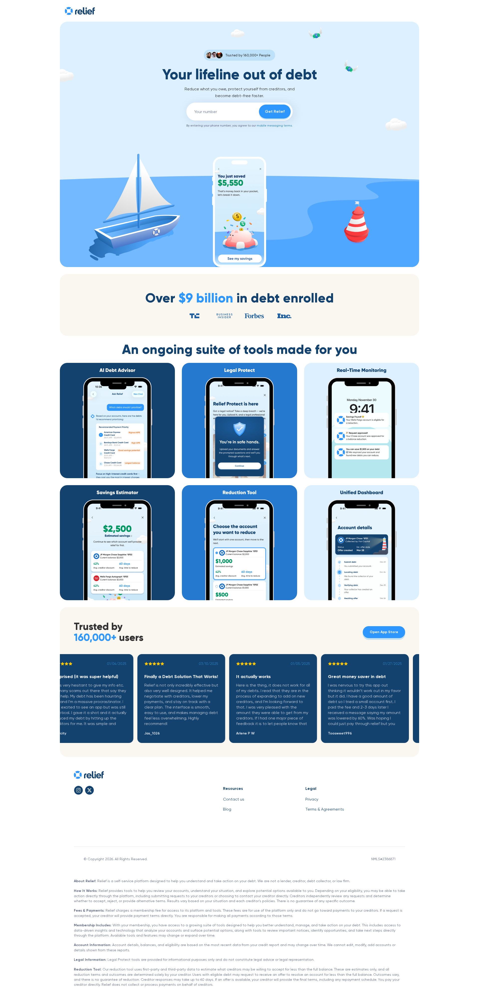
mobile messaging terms (274, 125)
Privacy (311, 799)
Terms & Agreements (324, 809)
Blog (227, 809)
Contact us (233, 799)
